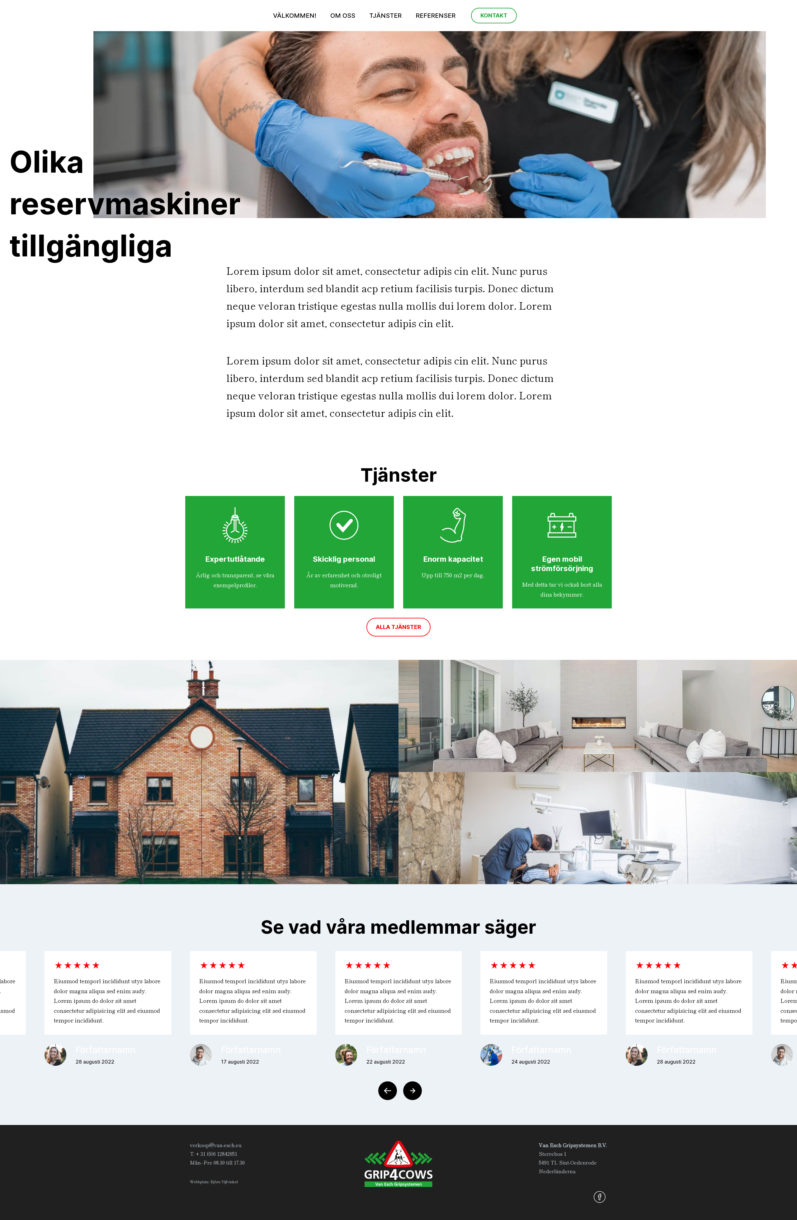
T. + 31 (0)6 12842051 (213, 1153)
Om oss (342, 15)
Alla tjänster (398, 627)
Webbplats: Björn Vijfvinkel (214, 1181)
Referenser (435, 15)
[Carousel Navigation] (398, 1090)
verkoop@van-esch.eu (216, 1145)
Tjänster (385, 15)
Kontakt (493, 15)
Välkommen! (294, 15)
